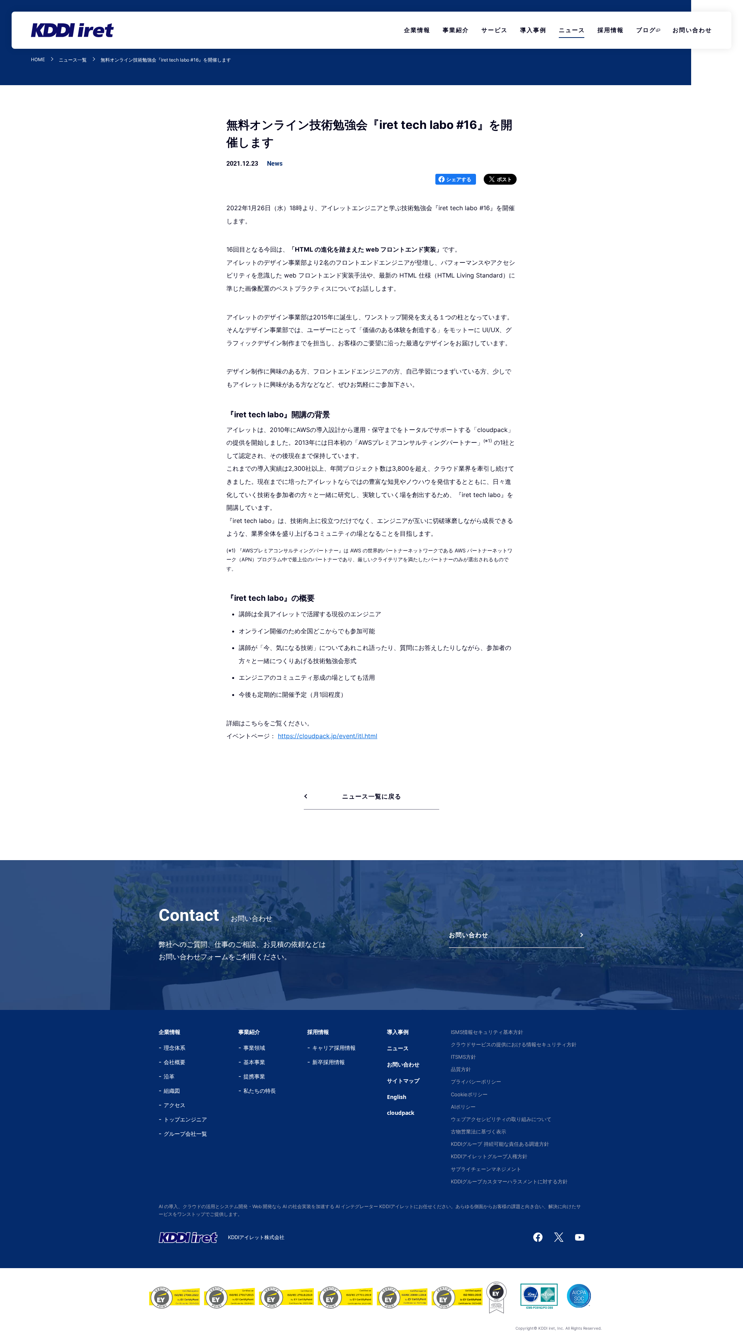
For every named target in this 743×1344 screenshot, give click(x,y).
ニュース (572, 30)
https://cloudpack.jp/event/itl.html (327, 736)
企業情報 (417, 30)
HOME (38, 59)
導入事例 (533, 30)
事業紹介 (456, 30)
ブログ (646, 30)
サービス (494, 30)
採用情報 (610, 30)
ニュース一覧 (73, 60)
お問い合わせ (692, 30)
